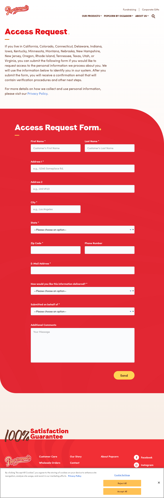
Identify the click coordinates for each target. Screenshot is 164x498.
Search (153, 16)
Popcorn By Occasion (117, 16)
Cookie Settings (122, 475)
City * (34, 202)
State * (35, 222)
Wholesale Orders (49, 462)
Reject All (122, 483)
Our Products (91, 16)
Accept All (122, 491)
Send (124, 375)
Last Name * (92, 141)
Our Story (76, 456)
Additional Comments (43, 324)
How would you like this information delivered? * (59, 283)
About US (141, 16)
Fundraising (129, 9)
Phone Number (93, 243)
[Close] (158, 482)
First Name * (38, 141)
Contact (74, 462)
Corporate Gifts (150, 9)
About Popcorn (110, 456)
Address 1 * (37, 161)
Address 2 (36, 181)
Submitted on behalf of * (45, 304)
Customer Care (48, 456)
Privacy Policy (37, 93)
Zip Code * (37, 243)
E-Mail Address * (41, 263)
